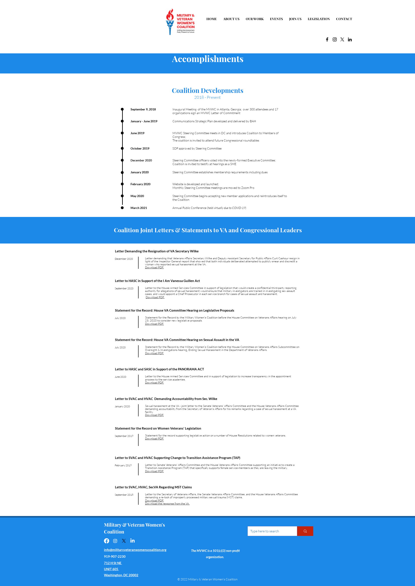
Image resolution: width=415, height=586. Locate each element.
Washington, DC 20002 (121, 575)
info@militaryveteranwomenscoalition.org (135, 550)
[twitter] (342, 39)
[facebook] (327, 39)
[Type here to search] (305, 531)
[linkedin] (350, 39)
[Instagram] (334, 39)
